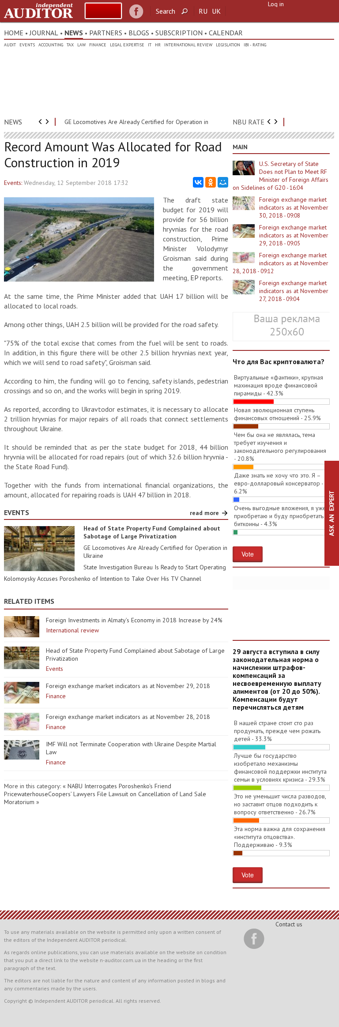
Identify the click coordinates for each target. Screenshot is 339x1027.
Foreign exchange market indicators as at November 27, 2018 (293, 291)
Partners (105, 32)
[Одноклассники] (210, 182)
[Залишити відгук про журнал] (103, 11)
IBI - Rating (255, 45)
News (73, 32)
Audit (10, 45)
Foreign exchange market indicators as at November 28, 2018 (128, 717)
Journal (44, 32)
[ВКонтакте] (198, 182)
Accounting (50, 45)
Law (81, 45)
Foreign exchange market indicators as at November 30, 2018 (293, 207)
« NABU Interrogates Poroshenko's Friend (117, 786)
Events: (13, 183)
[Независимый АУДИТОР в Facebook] (136, 11)
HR (158, 45)
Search (165, 11)
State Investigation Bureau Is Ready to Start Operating (154, 567)
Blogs (138, 32)
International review (188, 45)
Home (13, 32)
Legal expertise (127, 45)
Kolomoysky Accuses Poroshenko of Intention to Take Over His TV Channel (102, 579)
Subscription (179, 32)
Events (27, 45)
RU (203, 11)
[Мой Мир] (223, 182)
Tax (70, 45)
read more (204, 512)
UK (216, 11)
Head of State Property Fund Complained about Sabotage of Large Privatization (151, 532)
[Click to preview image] (79, 279)
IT (149, 45)
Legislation (228, 45)
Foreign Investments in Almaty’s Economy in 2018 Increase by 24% (134, 620)
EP (194, 277)
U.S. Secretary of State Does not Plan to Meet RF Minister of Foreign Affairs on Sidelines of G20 (280, 176)
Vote (247, 553)
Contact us (288, 924)
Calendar (226, 32)
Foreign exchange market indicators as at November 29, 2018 (128, 686)
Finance (97, 45)
